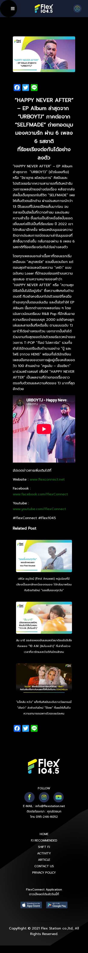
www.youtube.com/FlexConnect (39, 509)
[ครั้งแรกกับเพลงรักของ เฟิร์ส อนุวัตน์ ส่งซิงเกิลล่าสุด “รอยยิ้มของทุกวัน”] (44, 556)
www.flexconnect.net (47, 479)
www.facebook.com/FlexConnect (40, 494)
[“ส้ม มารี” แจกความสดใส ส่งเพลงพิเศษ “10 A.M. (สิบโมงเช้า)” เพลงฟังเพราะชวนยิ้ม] (44, 618)
